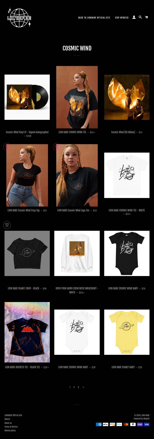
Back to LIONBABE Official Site (94, 17)
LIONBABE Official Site (13, 415)
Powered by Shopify (141, 418)
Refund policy (10, 430)
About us (8, 423)
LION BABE (145, 415)
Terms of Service (11, 426)
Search (7, 419)
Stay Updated (122, 17)
